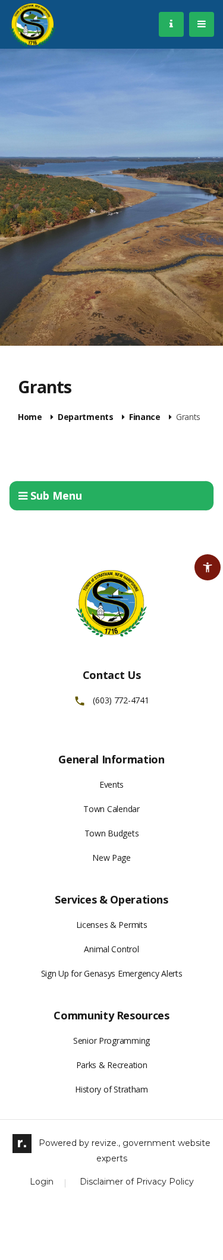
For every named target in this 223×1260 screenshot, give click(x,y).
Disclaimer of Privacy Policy (137, 1181)
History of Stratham (111, 1089)
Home (30, 417)
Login (42, 1181)
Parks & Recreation (111, 1064)
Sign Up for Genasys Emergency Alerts (112, 973)
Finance (145, 417)
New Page (111, 857)
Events (111, 784)
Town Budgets (111, 833)
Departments (86, 417)
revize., (106, 1143)
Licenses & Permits (111, 924)
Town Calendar (111, 808)
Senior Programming (111, 1040)
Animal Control (111, 949)
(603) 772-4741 (121, 700)
